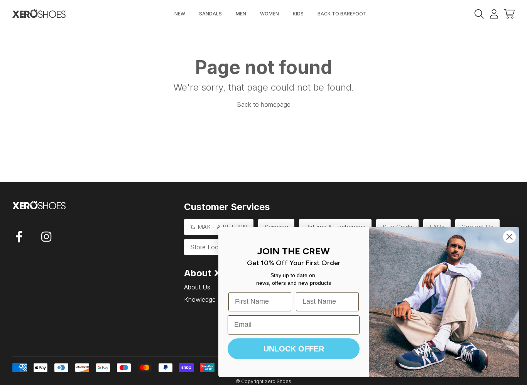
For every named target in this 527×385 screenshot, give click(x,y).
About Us (197, 287)
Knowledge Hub (206, 299)
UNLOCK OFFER (294, 349)
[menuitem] (179, 14)
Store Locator (210, 247)
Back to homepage (264, 104)
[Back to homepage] (39, 13)
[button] (509, 14)
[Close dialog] (509, 237)
